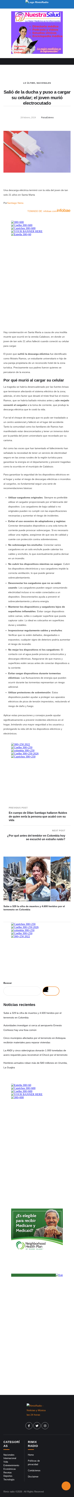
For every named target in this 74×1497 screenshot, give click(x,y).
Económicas (9, 1469)
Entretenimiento (11, 1465)
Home (31, 1455)
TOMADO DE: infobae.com (42, 211)
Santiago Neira (15, 203)
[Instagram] (45, 1425)
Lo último (29, 83)
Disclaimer (33, 1476)
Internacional (9, 1458)
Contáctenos (34, 1470)
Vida (5, 1462)
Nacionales (44, 83)
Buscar (7, 983)
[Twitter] (37, 1425)
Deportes (7, 1476)
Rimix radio (9, 1491)
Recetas (7, 1472)
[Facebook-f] (29, 1425)
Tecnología (8, 1479)
